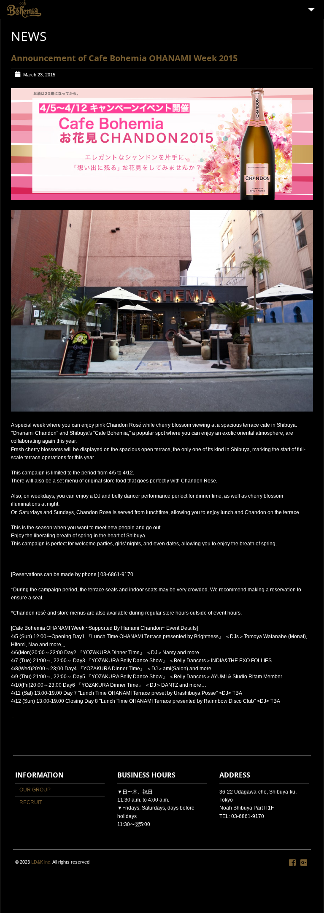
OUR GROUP (35, 790)
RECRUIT (30, 802)
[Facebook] (292, 863)
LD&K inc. (41, 861)
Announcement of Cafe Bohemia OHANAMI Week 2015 (124, 58)
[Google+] (304, 863)
